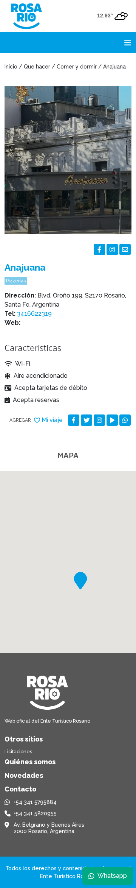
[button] (80, 581)
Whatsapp (112, 875)
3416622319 (34, 313)
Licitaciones (18, 751)
